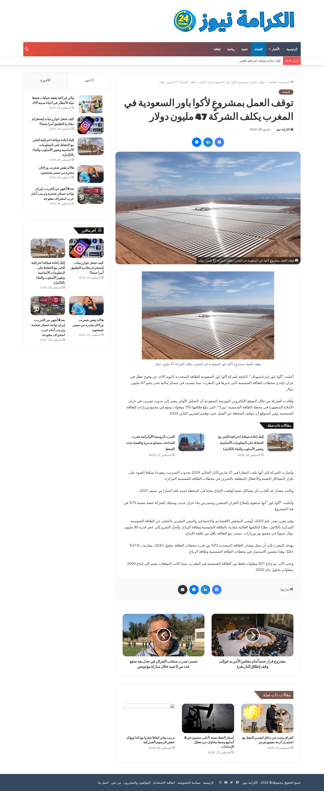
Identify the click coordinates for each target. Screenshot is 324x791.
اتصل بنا (103, 782)
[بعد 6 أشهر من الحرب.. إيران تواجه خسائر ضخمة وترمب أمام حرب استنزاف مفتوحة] (91, 195)
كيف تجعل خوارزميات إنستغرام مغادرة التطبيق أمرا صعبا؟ (87, 267)
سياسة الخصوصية (188, 782)
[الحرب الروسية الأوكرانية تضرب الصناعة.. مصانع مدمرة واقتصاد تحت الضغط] (191, 442)
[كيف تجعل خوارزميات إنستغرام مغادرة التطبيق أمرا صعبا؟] (91, 125)
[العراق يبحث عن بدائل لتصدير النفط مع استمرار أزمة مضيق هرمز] (267, 718)
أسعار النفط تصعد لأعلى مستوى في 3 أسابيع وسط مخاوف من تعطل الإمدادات (209, 742)
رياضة (231, 49)
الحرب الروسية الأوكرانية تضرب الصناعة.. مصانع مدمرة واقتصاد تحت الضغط (150, 443)
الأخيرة (45, 80)
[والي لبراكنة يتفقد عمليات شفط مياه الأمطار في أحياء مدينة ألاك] (91, 104)
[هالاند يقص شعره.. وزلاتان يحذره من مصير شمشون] (91, 174)
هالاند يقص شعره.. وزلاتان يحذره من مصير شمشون (88, 325)
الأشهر (89, 80)
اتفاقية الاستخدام (164, 782)
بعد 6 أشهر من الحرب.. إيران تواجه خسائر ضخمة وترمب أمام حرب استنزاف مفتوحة (52, 193)
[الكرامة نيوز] (230, 21)
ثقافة (217, 49)
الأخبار (276, 49)
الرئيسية (292, 49)
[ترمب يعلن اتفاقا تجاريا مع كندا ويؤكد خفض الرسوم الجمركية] (149, 718)
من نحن (116, 782)
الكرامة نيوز (283, 129)
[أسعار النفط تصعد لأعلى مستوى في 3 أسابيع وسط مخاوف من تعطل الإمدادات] (208, 718)
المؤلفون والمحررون (137, 782)
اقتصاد (258, 49)
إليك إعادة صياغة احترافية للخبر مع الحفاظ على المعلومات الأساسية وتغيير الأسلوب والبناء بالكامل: (217, 60)
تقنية (244, 49)
